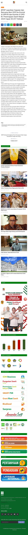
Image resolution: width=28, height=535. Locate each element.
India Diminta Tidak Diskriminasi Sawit (10, 252)
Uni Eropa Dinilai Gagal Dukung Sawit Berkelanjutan (13, 231)
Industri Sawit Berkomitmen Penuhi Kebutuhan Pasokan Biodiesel (12, 166)
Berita (2, 7)
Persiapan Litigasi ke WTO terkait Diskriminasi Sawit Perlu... (13, 274)
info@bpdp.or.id (4, 502)
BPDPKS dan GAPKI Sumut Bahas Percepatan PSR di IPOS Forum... (13, 209)
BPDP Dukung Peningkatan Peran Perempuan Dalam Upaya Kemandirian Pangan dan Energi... (14, 135)
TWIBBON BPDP (14, 140)
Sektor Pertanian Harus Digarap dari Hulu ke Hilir (12, 188)
